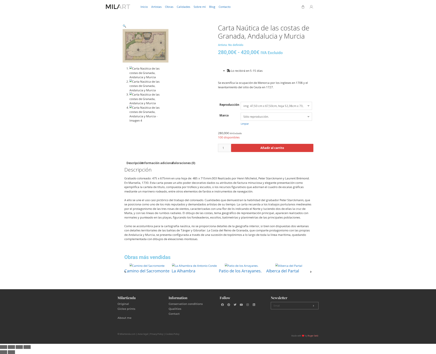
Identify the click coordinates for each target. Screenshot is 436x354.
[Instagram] (247, 304)
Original (123, 304)
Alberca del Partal (282, 271)
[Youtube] (241, 304)
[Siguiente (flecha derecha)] (11, 352)
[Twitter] (235, 304)
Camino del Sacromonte (146, 271)
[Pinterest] (228, 304)
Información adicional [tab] (157, 163)
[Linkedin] (254, 304)
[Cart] (303, 7)
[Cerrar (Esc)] (27, 347)
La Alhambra (183, 271)
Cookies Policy (172, 334)
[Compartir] (19, 347)
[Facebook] (222, 304)
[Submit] (313, 305)
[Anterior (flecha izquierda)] (3, 352)
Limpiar (245, 123)
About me (124, 317)
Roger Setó (313, 335)
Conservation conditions (186, 304)
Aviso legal (143, 334)
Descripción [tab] (134, 163)
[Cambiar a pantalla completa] (11, 347)
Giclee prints (126, 308)
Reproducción (229, 105)
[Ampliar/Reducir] (3, 347)
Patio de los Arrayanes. (240, 271)
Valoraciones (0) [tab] (183, 163)
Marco (224, 115)
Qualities (175, 308)
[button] (124, 26)
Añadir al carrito (272, 148)
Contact (174, 313)
